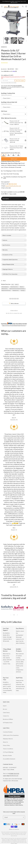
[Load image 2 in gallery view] (14, 40)
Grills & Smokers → (5, 286)
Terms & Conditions (8, 748)
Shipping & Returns (8, 738)
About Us (5, 742)
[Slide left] (1, 41)
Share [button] (4, 280)
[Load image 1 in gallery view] (7, 40)
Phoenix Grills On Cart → (6, 290)
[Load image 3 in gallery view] (21, 40)
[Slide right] (26, 41)
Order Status (6, 712)
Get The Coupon (20, 80)
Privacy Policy (6, 745)
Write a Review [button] (15, 303)
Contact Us (6, 716)
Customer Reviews (8, 732)
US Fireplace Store (7, 722)
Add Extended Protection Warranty (10, 152)
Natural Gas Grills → (14, 286)
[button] (2, 6)
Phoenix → (22, 286)
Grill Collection (15, 829)
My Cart (5, 709)
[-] (3, 155)
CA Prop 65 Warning (8, 752)
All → (13, 284)
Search (4, 705)
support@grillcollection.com (13, 186)
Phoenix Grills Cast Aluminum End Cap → (17, 288)
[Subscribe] (23, 817)
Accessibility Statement (9, 758)
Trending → (23, 290)
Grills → (16, 284)
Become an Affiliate (8, 719)
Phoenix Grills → (5, 288)
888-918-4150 (13, 184)
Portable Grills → (16, 290)
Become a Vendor (7, 755)
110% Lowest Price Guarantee (11, 735)
